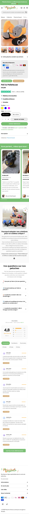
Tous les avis (5, 343)
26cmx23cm (6, 114)
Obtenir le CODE (14, 505)
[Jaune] (2, 108)
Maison (3, 17)
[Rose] (9, 108)
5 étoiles (4, 347)
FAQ (20, 277)
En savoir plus (4, 478)
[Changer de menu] (2, 8)
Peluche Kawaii (18, 17)
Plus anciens (23, 343)
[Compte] (24, 8)
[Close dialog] (26, 493)
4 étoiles (11, 347)
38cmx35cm (16, 114)
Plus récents (14, 343)
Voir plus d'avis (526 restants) (14, 451)
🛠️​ (9, 95)
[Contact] (21, 8)
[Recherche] (26, 12)
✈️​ (7, 99)
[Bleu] (5, 108)
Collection (9, 17)
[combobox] (14, 12)
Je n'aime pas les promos (14, 509)
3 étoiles (18, 347)
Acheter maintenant (14, 124)
